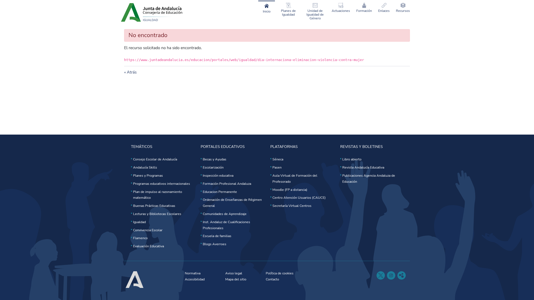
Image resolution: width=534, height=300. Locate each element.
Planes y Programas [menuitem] (148, 175)
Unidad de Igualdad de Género (315, 15)
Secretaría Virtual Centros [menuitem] (291, 206)
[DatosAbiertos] (401, 275)
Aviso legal (233, 273)
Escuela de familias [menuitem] (217, 236)
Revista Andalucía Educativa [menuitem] (363, 167)
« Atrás (130, 72)
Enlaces (384, 11)
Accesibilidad (195, 279)
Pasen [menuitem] (277, 167)
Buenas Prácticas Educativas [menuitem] (154, 206)
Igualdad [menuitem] (139, 222)
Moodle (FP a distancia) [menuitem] (289, 190)
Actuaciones (341, 11)
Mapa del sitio (235, 279)
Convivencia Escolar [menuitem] (147, 230)
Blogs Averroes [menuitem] (214, 244)
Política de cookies (279, 273)
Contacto (272, 279)
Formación (364, 11)
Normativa (192, 273)
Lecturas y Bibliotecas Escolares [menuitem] (157, 214)
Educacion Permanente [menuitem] (220, 192)
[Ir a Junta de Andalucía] (131, 12)
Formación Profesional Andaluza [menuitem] (227, 183)
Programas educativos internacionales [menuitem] (161, 183)
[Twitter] (381, 275)
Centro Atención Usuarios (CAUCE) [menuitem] (299, 197)
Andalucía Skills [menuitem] (145, 167)
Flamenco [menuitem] (140, 238)
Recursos (403, 11)
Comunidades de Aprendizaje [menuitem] (225, 214)
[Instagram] (391, 275)
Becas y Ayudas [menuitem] (214, 159)
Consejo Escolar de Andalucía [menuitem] (155, 159)
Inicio (267, 11)
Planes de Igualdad (288, 13)
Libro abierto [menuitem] (351, 159)
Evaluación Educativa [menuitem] (148, 246)
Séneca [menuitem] (277, 159)
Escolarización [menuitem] (213, 167)
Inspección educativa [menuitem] (218, 175)
